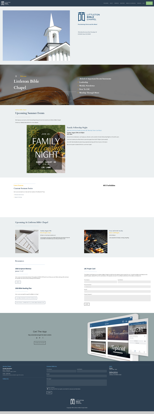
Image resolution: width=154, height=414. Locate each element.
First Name (86, 279)
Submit (87, 304)
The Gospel (106, 3)
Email (85, 289)
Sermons (116, 3)
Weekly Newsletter (87, 86)
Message (49, 378)
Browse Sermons (19, 194)
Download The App (40, 342)
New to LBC (84, 89)
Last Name (120, 279)
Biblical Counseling (131, 3)
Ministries (122, 3)
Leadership (83, 82)
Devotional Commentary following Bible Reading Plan (30, 302)
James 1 (18, 282)
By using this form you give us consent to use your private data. (64, 389)
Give (144, 3)
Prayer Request (88, 294)
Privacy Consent (50, 387)
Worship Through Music (89, 92)
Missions (139, 3)
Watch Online (18, 197)
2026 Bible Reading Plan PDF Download (26, 298)
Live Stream (149, 3)
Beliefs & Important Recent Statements (95, 79)
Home (101, 3)
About (111, 3)
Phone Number (87, 284)
